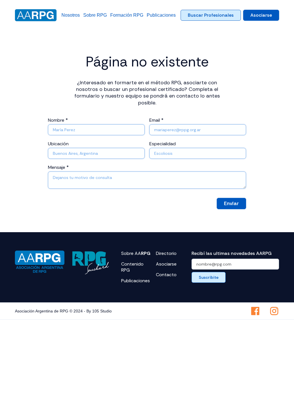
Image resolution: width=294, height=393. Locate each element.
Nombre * (58, 120)
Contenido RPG (132, 267)
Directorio (166, 253)
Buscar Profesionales (211, 15)
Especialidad (162, 143)
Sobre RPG (95, 15)
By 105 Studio (99, 311)
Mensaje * (58, 167)
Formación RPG (126, 15)
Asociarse (261, 15)
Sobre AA (135, 253)
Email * (156, 120)
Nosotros (70, 15)
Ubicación (58, 143)
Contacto (166, 275)
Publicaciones (161, 15)
